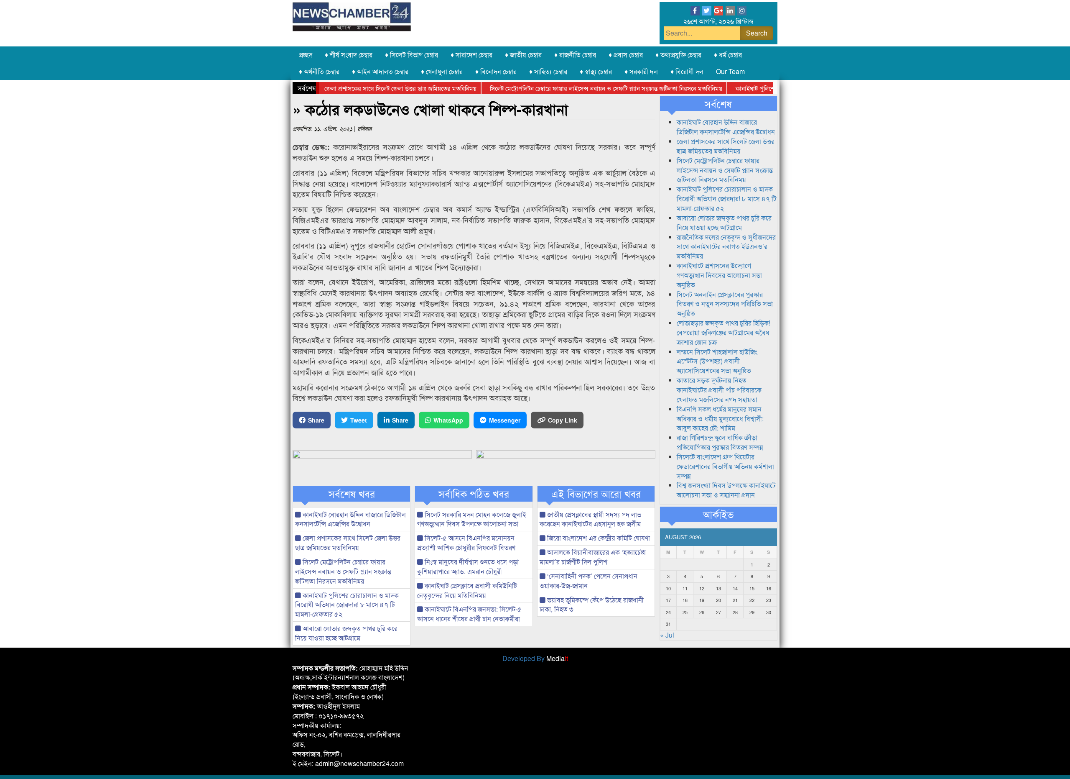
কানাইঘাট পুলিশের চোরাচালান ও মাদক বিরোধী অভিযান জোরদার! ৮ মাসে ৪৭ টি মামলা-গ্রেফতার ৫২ (347, 604)
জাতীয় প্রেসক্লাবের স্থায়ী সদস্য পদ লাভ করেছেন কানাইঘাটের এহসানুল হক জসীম (590, 519)
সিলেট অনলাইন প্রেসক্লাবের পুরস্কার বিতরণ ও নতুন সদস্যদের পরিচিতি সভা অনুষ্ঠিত (725, 304)
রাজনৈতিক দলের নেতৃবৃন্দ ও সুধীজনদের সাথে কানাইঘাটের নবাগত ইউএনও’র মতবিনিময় (726, 246)
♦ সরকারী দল (641, 71)
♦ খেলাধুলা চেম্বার (442, 71)
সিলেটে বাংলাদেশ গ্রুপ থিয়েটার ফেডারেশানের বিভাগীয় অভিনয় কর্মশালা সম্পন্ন (725, 466)
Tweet (358, 420)
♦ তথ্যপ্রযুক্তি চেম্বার (678, 54)
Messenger (504, 420)
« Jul (667, 635)
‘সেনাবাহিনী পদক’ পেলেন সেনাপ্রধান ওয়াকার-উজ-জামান (588, 580)
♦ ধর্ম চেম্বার (728, 54)
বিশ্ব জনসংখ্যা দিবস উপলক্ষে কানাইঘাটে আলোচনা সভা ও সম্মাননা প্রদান (726, 490)
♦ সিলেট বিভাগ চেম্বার (411, 54)
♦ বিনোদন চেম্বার (496, 71)
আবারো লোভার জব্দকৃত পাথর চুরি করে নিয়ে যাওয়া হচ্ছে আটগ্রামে (346, 633)
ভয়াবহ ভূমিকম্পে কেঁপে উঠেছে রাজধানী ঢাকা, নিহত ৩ (592, 604)
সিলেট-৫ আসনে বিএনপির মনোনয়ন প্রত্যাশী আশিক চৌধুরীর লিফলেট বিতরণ (466, 542)
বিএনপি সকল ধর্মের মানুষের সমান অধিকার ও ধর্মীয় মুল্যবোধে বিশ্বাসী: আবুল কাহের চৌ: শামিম (720, 418)
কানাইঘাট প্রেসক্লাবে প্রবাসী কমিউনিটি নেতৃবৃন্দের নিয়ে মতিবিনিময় (467, 590)
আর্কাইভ (718, 514)
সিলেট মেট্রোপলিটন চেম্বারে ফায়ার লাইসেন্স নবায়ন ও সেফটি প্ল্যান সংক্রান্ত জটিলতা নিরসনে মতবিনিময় (585, 88)
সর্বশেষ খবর (352, 493)
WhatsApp (448, 420)
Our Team (730, 71)
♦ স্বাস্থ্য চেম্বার (596, 71)
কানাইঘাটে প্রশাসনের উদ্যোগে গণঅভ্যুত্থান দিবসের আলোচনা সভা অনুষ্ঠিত (719, 275)
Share (316, 420)
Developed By (535, 658)
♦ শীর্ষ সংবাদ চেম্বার (348, 54)
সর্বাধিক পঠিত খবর (473, 493)
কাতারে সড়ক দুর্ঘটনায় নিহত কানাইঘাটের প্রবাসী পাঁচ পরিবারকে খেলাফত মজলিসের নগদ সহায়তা (719, 389)
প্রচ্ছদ (305, 54)
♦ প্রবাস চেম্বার (626, 54)
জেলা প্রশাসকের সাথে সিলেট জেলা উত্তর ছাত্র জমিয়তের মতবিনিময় (380, 88)
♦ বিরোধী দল (686, 71)
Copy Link (562, 420)
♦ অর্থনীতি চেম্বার (319, 71)
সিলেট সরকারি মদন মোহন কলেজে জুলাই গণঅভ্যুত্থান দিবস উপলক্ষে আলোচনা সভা (471, 519)
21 (735, 600)
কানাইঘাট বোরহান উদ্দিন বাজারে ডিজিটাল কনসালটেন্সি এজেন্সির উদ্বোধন (350, 519)
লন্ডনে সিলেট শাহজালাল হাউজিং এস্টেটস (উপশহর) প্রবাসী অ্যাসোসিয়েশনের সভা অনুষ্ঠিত (717, 361)
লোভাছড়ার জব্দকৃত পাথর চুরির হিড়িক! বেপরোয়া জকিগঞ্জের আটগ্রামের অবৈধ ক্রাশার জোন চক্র (723, 332)
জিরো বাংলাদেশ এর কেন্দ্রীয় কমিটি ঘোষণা (597, 538)
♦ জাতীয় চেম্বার (523, 54)
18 (685, 600)
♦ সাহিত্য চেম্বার (548, 71)
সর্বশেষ (718, 103)
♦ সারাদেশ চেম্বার (471, 54)
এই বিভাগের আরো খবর (596, 493)
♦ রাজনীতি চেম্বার (575, 54)
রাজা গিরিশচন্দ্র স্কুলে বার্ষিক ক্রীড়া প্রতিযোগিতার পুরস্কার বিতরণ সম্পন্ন (720, 442)
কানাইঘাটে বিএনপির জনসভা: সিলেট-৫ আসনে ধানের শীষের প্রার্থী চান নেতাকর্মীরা (469, 613)
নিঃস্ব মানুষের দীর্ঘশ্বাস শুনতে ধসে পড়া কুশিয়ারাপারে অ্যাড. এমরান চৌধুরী (468, 566)
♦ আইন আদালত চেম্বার (380, 71)
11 (685, 588)
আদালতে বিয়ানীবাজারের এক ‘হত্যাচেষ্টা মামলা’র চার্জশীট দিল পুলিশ (593, 556)
